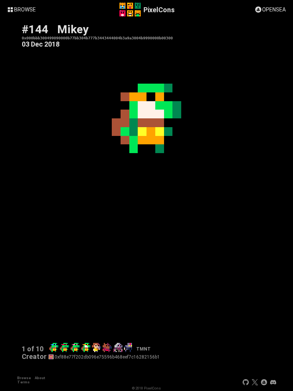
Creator (34, 356)
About (40, 378)
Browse (24, 378)
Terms (23, 382)
